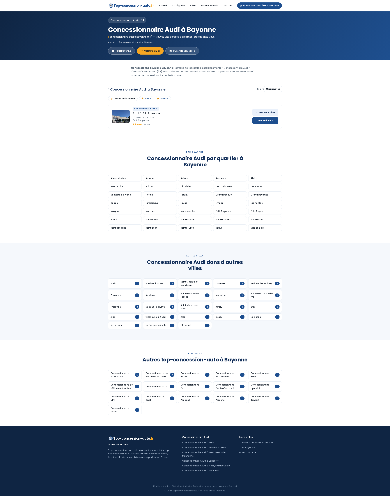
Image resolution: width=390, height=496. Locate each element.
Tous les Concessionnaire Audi (256, 442)
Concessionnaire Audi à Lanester (200, 460)
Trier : (260, 89)
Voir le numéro (267, 112)
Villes (193, 5)
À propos (223, 486)
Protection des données (205, 486)
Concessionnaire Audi (130, 42)
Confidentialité (184, 486)
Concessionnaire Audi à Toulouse (200, 470)
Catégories (178, 5)
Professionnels (209, 5)
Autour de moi (152, 50)
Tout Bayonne (123, 50)
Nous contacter (248, 452)
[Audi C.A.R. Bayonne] (121, 116)
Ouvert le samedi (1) (184, 50)
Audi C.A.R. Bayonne (146, 113)
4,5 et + (164, 98)
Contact (228, 5)
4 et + (148, 98)
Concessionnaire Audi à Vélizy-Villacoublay (206, 465)
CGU (174, 486)
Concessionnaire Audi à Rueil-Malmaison (204, 447)
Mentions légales (161, 486)
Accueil (163, 5)
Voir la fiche (264, 120)
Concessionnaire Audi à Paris (198, 442)
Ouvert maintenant (124, 98)
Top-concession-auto (134, 5)
